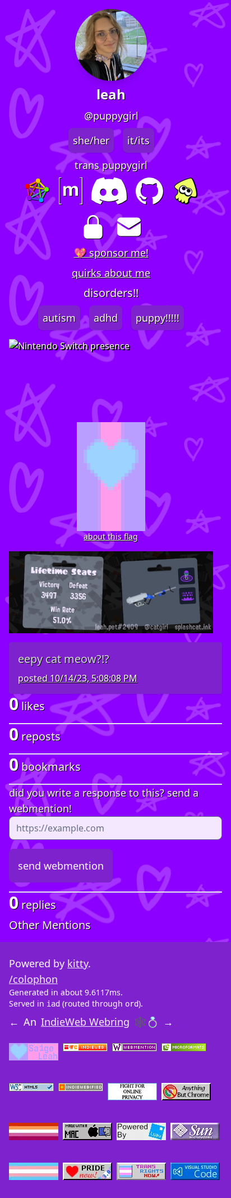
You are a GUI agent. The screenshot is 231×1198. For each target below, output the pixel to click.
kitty (77, 963)
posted (77, 678)
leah (111, 94)
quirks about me (111, 273)
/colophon (33, 979)
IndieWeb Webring (85, 1021)
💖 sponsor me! (111, 252)
